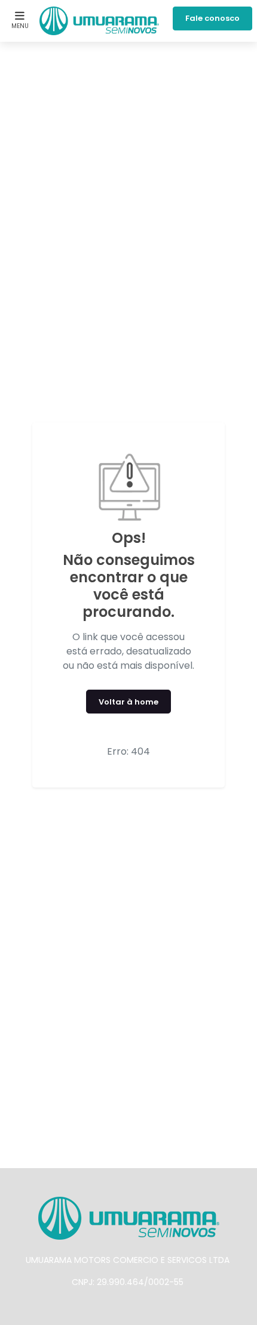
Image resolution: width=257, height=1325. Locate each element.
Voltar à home (128, 702)
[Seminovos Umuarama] (99, 21)
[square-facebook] (99, 1310)
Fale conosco (212, 18)
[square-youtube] (138, 1310)
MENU (20, 25)
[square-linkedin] (157, 1310)
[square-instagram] (118, 1310)
